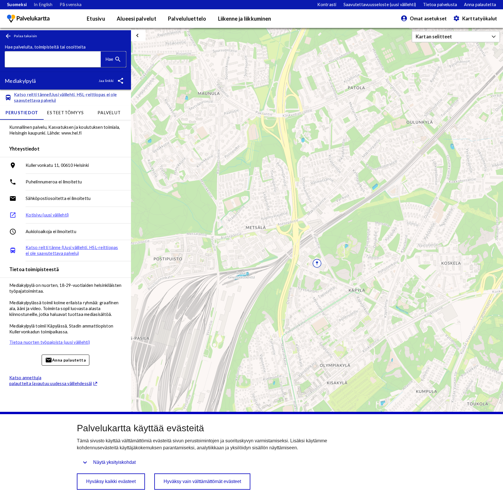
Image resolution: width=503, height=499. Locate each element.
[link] (17, 5)
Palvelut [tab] (109, 112)
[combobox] (52, 59)
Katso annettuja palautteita (50, 380)
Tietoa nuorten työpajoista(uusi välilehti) (49, 342)
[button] (456, 36)
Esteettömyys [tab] (65, 112)
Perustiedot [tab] (22, 112)
